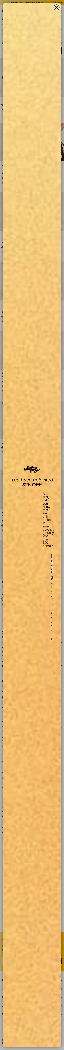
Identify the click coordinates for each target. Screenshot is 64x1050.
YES (51, 558)
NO (51, 569)
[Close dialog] (56, 7)
